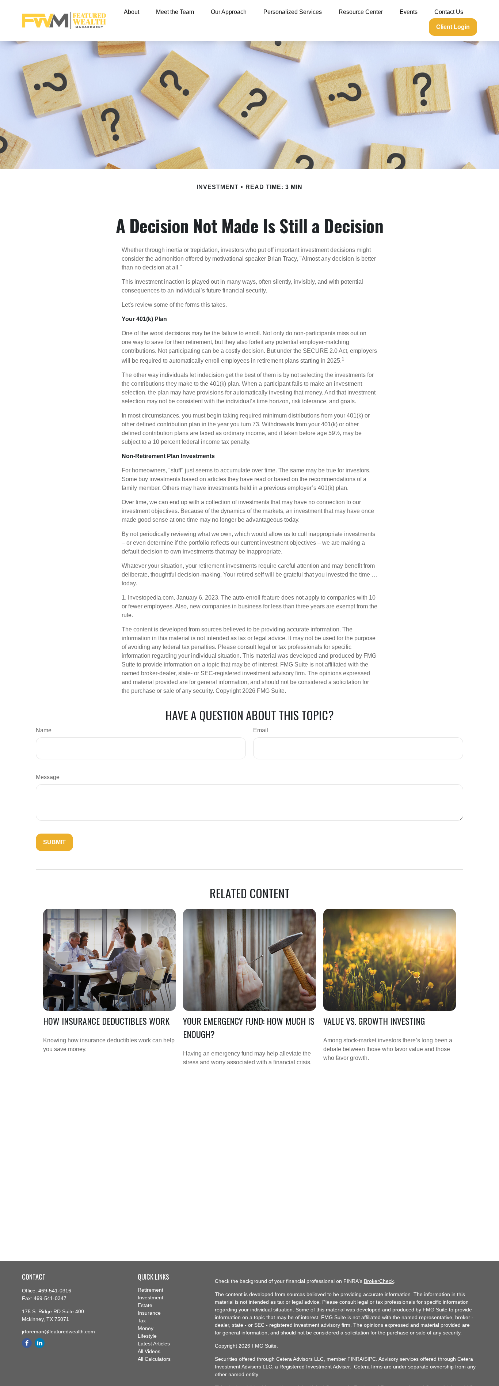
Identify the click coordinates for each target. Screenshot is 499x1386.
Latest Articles (154, 1344)
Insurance (149, 1313)
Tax (142, 1320)
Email (260, 730)
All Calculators (154, 1359)
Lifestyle (147, 1336)
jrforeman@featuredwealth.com (58, 1331)
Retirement (150, 1290)
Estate (145, 1305)
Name (44, 730)
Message (48, 777)
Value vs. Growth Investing (374, 1020)
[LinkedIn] (40, 1343)
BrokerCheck (379, 1281)
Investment (150, 1297)
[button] (131, 11)
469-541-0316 (54, 1291)
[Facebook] (27, 1343)
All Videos (149, 1351)
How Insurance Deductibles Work (106, 1020)
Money (145, 1328)
